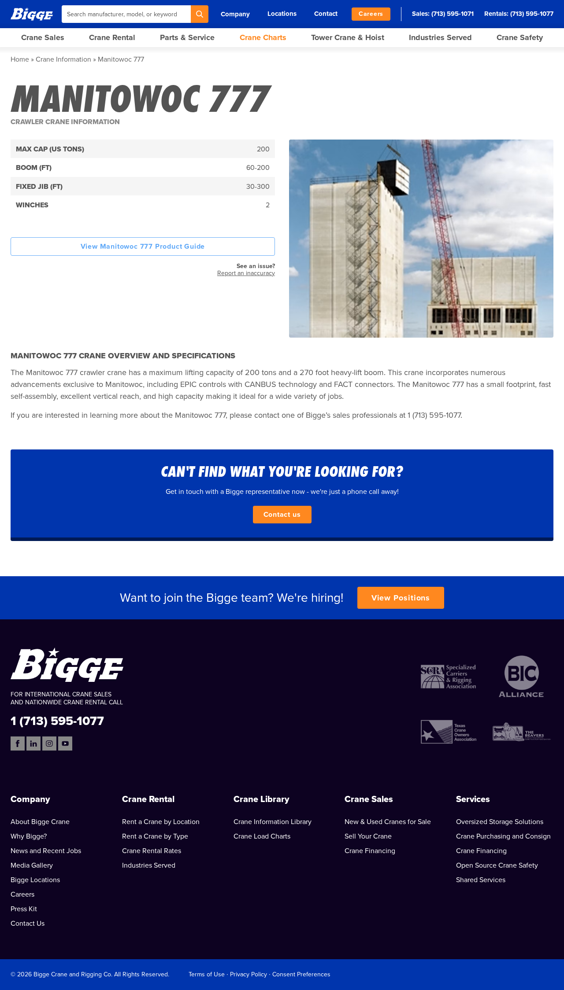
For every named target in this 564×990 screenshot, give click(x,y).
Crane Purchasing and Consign (503, 836)
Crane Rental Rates (151, 850)
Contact (326, 14)
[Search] (199, 14)
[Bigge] (32, 14)
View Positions (400, 598)
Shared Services (480, 880)
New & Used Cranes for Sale (388, 821)
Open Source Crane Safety (497, 865)
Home (20, 59)
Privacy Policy (248, 974)
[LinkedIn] (33, 743)
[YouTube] (65, 743)
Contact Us (28, 923)
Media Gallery (32, 865)
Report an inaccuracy (246, 273)
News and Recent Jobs (46, 850)
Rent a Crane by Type (155, 836)
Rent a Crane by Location (161, 821)
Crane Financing (370, 850)
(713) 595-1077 (531, 14)
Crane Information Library (273, 821)
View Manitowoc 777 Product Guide (143, 246)
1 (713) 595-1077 (57, 720)
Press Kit (24, 909)
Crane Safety (520, 37)
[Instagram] (49, 743)
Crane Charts (263, 37)
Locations (282, 14)
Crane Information (63, 59)
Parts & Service (187, 37)
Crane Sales (42, 37)
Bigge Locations (35, 880)
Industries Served (440, 37)
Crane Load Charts (262, 836)
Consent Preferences (301, 974)
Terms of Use (207, 974)
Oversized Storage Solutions (499, 821)
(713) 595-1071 (452, 14)
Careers (371, 14)
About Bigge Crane (40, 821)
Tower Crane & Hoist (347, 37)
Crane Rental (112, 37)
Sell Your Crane (368, 836)
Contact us (282, 514)
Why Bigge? (29, 836)
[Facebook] (18, 743)
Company (235, 14)
